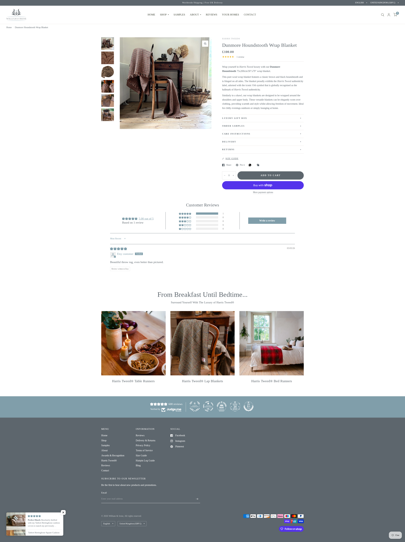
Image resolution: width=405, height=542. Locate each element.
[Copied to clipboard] (259, 165)
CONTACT (250, 14)
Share (228, 165)
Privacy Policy (143, 445)
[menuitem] (151, 14)
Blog (138, 465)
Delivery (229, 142)
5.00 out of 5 (146, 218)
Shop (163, 14)
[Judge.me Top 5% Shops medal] (248, 406)
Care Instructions (236, 134)
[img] (118, 248)
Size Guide (141, 455)
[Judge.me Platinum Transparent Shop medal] (208, 406)
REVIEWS (211, 14)
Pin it (242, 165)
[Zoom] (205, 43)
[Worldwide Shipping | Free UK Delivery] (202, 2)
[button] (185, 213)
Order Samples (233, 126)
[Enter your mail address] (197, 499)
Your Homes (230, 14)
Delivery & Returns (145, 440)
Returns (228, 149)
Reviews (105, 465)
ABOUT (194, 14)
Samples (179, 14)
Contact (105, 470)
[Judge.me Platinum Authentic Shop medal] (195, 406)
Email (104, 493)
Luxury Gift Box (234, 118)
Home (151, 14)
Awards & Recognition (112, 455)
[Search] (383, 15)
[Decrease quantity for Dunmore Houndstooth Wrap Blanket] (224, 175)
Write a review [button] (267, 220)
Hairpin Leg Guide (145, 460)
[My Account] (389, 15)
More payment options (263, 192)
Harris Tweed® (109, 460)
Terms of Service (144, 450)
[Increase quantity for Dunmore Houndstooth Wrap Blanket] (233, 175)
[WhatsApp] (251, 165)
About (104, 450)
